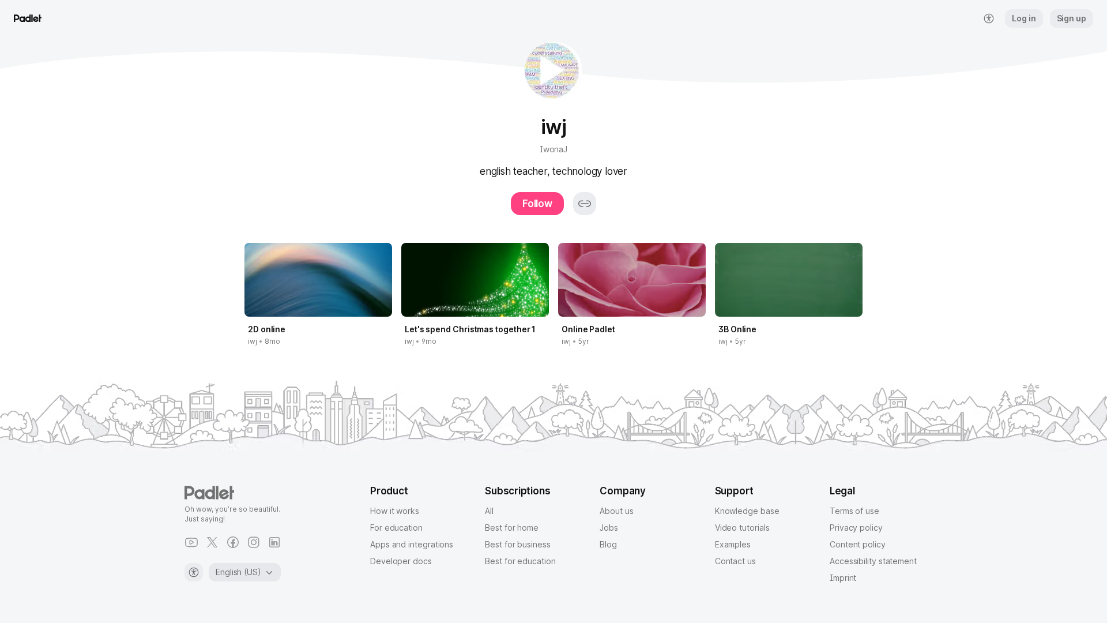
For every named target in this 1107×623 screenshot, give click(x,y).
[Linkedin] (274, 542)
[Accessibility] (193, 572)
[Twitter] (212, 542)
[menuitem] (989, 18)
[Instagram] (254, 542)
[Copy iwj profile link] (584, 203)
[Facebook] (233, 542)
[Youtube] (191, 542)
